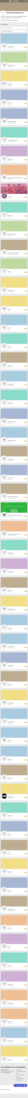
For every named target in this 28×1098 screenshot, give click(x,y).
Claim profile (19, 1085)
